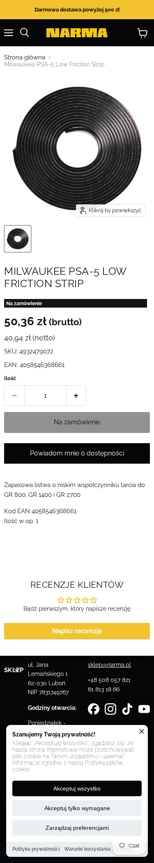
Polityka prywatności (36, 849)
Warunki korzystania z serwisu (98, 849)
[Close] (142, 731)
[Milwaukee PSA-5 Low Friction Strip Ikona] (18, 239)
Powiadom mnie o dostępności (77, 453)
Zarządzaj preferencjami (77, 827)
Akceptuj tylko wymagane (77, 808)
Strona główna (24, 57)
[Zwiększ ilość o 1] (77, 395)
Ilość (10, 378)
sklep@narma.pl (109, 664)
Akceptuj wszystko (77, 788)
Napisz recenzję (77, 631)
